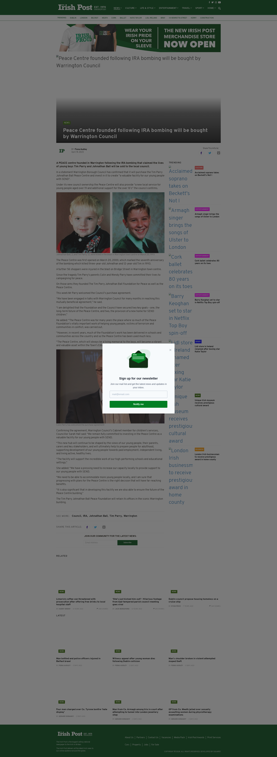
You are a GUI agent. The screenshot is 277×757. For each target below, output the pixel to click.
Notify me (138, 404)
